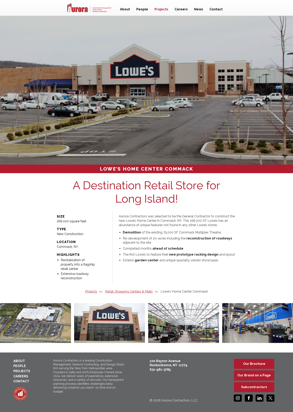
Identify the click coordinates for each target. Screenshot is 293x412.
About (19, 361)
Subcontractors (254, 387)
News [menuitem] (198, 9)
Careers (20, 376)
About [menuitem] (125, 9)
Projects (91, 291)
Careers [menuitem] (181, 9)
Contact (21, 381)
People (19, 366)
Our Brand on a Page (254, 375)
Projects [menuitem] (161, 9)
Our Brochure (254, 364)
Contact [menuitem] (216, 9)
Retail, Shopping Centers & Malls (129, 291)
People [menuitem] (142, 9)
